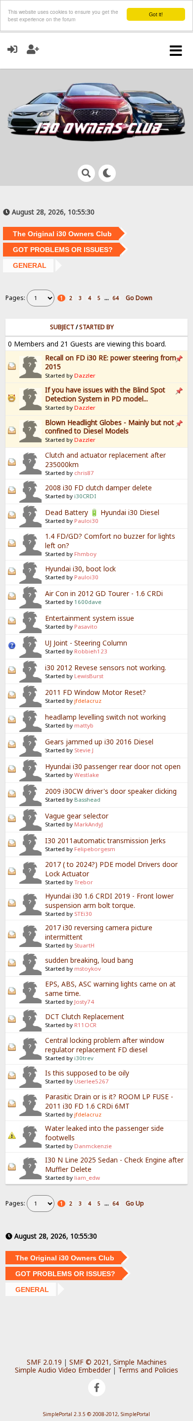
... (107, 298)
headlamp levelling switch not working (105, 717)
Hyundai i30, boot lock (80, 568)
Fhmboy (85, 554)
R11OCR (85, 1025)
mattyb (84, 725)
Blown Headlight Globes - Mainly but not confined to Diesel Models (109, 427)
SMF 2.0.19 (44, 1362)
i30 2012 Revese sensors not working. (105, 667)
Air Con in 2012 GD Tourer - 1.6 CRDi (104, 593)
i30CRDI (85, 496)
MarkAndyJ (88, 824)
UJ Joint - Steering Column (86, 642)
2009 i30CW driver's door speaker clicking (111, 791)
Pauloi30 (86, 520)
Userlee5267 (91, 1081)
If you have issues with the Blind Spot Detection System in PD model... (105, 394)
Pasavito (85, 626)
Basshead (87, 799)
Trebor (83, 882)
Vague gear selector (76, 815)
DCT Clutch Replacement (84, 1016)
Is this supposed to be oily (87, 1072)
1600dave (87, 601)
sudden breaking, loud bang (89, 960)
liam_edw (87, 1177)
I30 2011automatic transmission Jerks (105, 840)
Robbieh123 (90, 651)
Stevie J (84, 750)
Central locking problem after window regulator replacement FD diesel (104, 1044)
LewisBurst (88, 676)
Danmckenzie (93, 1146)
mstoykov (87, 968)
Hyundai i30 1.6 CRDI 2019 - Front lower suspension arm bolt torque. (109, 900)
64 (116, 298)
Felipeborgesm (94, 849)
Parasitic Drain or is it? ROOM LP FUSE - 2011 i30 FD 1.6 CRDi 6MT (109, 1101)
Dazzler (85, 375)
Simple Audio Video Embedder (63, 1370)
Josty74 (84, 1001)
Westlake (86, 774)
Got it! (156, 14)
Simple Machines (140, 1362)
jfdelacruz (87, 700)
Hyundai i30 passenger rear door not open (113, 766)
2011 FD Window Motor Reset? (95, 692)
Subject (62, 327)
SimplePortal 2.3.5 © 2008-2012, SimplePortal (96, 1414)
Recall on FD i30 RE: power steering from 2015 (110, 362)
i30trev (84, 1058)
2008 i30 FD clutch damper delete (98, 487)
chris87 (84, 472)
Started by (96, 327)
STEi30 (83, 913)
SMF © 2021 (89, 1362)
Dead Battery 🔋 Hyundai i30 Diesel (102, 512)
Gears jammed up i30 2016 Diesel (99, 741)
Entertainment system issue (89, 618)
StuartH (84, 945)
